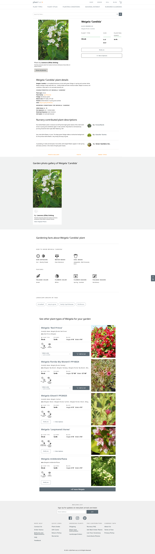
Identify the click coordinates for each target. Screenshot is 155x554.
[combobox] (56, 354)
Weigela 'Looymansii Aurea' (55, 429)
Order (99, 2)
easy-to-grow (42, 102)
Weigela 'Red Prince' (52, 327)
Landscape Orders (75, 534)
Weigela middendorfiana (54, 458)
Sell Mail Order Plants (94, 530)
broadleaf (41, 304)
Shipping (72, 526)
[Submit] (120, 14)
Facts (79, 154)
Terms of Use (109, 530)
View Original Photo (40, 221)
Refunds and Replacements (39, 533)
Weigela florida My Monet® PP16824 (60, 361)
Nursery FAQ (91, 526)
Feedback (37, 540)
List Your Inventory (94, 533)
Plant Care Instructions (73, 530)
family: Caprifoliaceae (66, 304)
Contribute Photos (93, 536)
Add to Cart (82, 354)
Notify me (101, 50)
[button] (117, 14)
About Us (107, 526)
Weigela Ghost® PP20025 (54, 395)
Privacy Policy (109, 533)
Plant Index (56, 526)
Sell (107, 2)
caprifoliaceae (47, 95)
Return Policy (56, 533)
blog (115, 2)
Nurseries (55, 536)
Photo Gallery (53, 154)
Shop (91, 2)
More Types (102, 154)
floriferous (50, 102)
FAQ (35, 537)
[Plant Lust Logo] (38, 2)
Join (92, 512)
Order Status (38, 530)
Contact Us (38, 526)
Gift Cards (55, 530)
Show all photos (41, 70)
